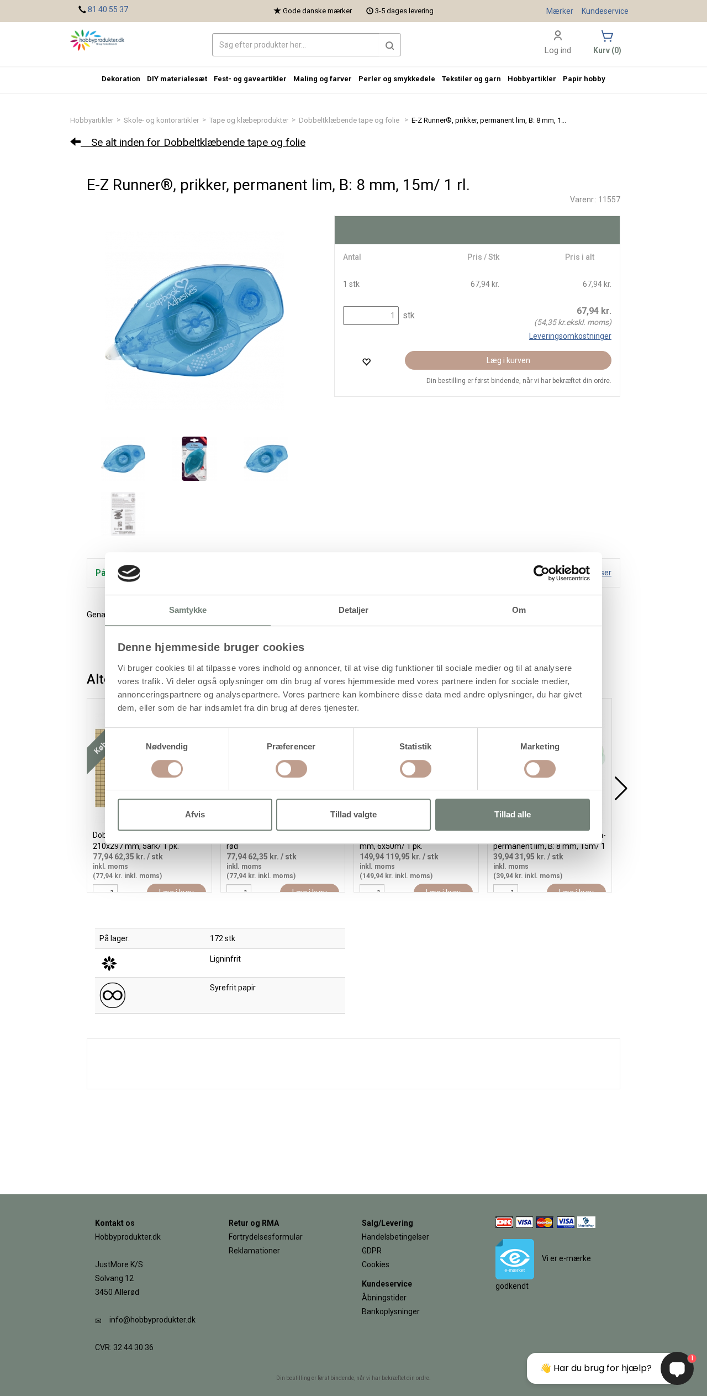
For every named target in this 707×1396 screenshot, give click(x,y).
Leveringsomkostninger (570, 336)
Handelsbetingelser (395, 1236)
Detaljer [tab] (354, 610)
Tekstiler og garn (471, 79)
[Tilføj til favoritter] (366, 361)
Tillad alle (512, 814)
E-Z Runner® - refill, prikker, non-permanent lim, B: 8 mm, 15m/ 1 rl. (549, 846)
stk (407, 315)
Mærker (559, 11)
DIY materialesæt (177, 79)
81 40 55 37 (108, 9)
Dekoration (121, 79)
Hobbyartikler (91, 120)
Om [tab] (519, 610)
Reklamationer (254, 1250)
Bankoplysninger (391, 1311)
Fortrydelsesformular (266, 1236)
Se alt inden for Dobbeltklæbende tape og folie (193, 142)
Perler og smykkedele (396, 79)
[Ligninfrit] (109, 962)
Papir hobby (584, 79)
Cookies (375, 1264)
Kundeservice (605, 11)
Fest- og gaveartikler (250, 79)
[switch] (291, 769)
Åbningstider (384, 1297)
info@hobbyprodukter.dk (152, 1319)
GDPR (372, 1250)
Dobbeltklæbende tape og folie (350, 120)
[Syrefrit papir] (112, 994)
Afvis (195, 814)
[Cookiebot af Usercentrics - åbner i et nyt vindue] (541, 573)
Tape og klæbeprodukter (248, 120)
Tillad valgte (353, 814)
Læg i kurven (508, 360)
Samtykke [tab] (188, 610)
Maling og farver (322, 79)
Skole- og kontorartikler (161, 120)
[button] (390, 44)
